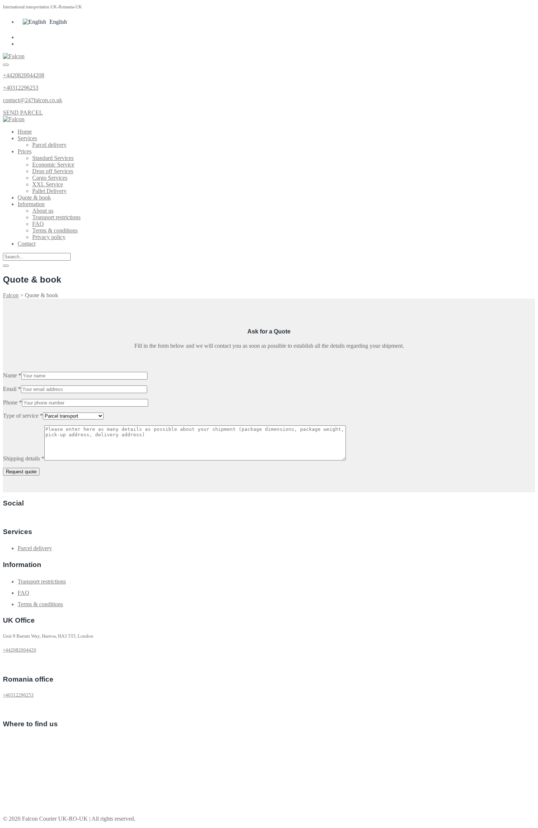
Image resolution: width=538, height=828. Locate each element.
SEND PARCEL (23, 112)
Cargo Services (49, 178)
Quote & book (34, 197)
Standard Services (53, 158)
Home (25, 131)
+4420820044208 (23, 75)
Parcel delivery (49, 145)
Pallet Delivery (49, 191)
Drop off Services (52, 171)
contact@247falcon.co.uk (32, 100)
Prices (24, 151)
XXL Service (47, 184)
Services (27, 138)
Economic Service (53, 164)
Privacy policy (49, 237)
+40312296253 (20, 88)
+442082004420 (19, 650)
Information (31, 204)
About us (42, 211)
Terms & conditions (55, 230)
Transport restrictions (56, 217)
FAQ (38, 224)
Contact (27, 243)
